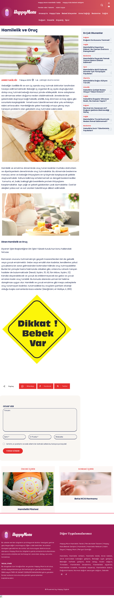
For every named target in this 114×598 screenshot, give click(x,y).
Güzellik (86, 87)
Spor (85, 67)
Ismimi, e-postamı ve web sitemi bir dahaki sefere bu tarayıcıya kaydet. (36, 444)
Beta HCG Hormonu (86, 498)
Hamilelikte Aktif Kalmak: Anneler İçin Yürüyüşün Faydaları (95, 71)
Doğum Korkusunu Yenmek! (96, 40)
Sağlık (85, 44)
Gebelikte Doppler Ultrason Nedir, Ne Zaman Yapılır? (96, 100)
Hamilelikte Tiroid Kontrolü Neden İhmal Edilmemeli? (96, 120)
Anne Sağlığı (9, 80)
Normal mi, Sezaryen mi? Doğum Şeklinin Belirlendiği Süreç (96, 110)
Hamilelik (82, 546)
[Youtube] (109, 6)
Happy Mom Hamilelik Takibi (72, 544)
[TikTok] (66, 574)
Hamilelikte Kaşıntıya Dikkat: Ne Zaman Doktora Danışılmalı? (96, 49)
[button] (102, 5)
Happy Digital (63, 589)
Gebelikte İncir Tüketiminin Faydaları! (96, 129)
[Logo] (18, 12)
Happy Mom (71, 549)
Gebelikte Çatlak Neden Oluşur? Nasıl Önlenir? (94, 91)
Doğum (86, 37)
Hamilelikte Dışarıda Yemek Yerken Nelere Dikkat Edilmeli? (96, 60)
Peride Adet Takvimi (93, 544)
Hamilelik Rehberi (94, 546)
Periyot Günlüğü (84, 549)
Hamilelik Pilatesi (28, 509)
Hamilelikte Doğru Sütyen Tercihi (95, 82)
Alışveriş (86, 78)
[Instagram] (109, 3)
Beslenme (87, 56)
